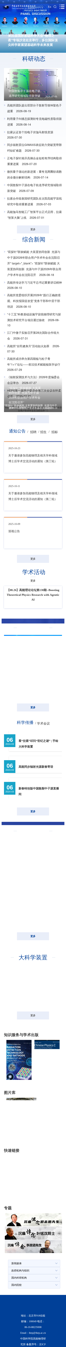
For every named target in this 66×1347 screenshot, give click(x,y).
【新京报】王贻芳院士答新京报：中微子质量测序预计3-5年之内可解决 (33, 721)
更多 (33, 229)
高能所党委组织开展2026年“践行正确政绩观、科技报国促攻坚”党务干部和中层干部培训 (34, 301)
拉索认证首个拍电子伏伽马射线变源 (30, 132)
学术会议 (43, 758)
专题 (14, 1286)
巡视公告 (14, 566)
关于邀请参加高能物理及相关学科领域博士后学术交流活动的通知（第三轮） (32, 493)
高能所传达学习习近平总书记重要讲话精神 (34, 282)
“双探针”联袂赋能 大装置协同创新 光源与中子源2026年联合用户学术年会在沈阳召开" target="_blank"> (34, 263)
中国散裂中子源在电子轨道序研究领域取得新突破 (24, 93)
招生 (43, 467)
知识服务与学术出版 (27, 1113)
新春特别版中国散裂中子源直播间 (39, 826)
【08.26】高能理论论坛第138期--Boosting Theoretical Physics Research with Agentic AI (33, 630)
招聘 (33, 467)
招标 (54, 467)
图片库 (16, 1170)
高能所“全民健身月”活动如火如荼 (28, 346)
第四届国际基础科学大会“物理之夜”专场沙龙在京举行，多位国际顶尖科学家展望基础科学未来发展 (33, 40)
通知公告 (17, 466)
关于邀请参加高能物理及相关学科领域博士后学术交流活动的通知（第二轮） (32, 531)
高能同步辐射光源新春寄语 (36, 802)
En (49, 6)
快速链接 (17, 1228)
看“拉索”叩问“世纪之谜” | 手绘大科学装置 (38, 779)
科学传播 (25, 758)
